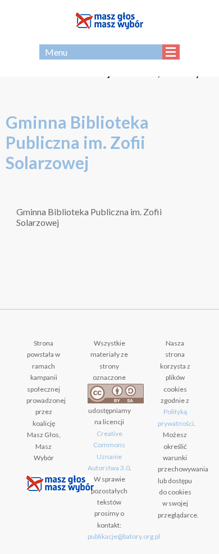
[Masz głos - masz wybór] (109, 22)
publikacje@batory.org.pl (124, 536)
